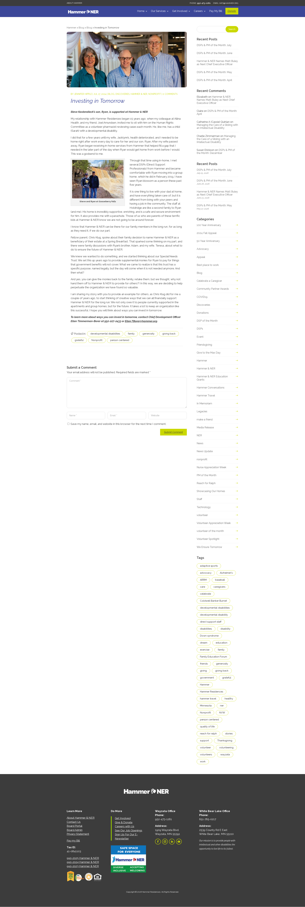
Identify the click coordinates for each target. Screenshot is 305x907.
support (204, 740)
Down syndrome (209, 635)
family (131, 333)
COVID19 (202, 296)
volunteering (226, 747)
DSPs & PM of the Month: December (216, 151)
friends (204, 663)
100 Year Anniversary (209, 225)
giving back (169, 333)
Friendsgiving (204, 344)
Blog (111, 94)
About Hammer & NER (81, 817)
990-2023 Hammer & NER (83, 866)
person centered (119, 340)
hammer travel (208, 698)
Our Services (158, 11)
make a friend (205, 419)
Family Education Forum (213, 656)
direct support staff (210, 621)
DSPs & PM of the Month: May (214, 72)
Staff (199, 499)
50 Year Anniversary (208, 241)
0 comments (170, 94)
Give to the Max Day (208, 352)
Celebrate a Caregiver (209, 280)
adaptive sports (209, 565)
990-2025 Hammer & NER (83, 858)
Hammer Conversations (210, 387)
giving (203, 670)
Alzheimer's (226, 572)
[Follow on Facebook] (158, 841)
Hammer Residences (211, 691)
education (221, 642)
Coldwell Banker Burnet (213, 600)
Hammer (202, 360)
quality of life (207, 726)
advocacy (205, 572)
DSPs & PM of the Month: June (214, 53)
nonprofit (154, 94)
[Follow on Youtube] (179, 841)
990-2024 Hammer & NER (83, 862)
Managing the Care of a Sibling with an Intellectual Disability (217, 126)
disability (225, 628)
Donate (232, 11)
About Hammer (74, 3)
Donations (203, 312)
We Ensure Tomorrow (209, 547)
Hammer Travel (206, 395)
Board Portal (74, 825)
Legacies (202, 411)
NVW (222, 712)
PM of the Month (206, 475)
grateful (79, 340)
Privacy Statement (78, 834)
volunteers (206, 754)
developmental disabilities (105, 333)
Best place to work (208, 264)
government (207, 677)
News (200, 443)
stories (229, 733)
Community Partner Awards (213, 288)
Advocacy (203, 248)
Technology (204, 507)
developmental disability (214, 614)
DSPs (200, 328)
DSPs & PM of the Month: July (214, 45)
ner (222, 705)
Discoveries (122, 94)
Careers (198, 11)
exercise (204, 649)
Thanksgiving (224, 740)
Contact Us (74, 821)
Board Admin (74, 830)
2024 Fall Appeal (207, 233)
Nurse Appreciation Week (211, 467)
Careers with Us (124, 826)
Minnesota (206, 705)
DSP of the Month (207, 320)
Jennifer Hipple (83, 94)
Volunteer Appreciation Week (214, 523)
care (202, 586)
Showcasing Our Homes (211, 491)
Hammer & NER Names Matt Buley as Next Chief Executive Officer (217, 63)
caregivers (219, 586)
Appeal (201, 257)
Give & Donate (123, 822)
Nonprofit (97, 340)
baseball (220, 579)
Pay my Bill (73, 840)
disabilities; (206, 628)
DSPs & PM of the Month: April (214, 80)
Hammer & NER (139, 94)
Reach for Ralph (206, 483)
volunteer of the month (210, 531)
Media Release (205, 427)
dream (203, 642)
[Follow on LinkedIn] (172, 841)
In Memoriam (204, 403)
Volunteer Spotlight (208, 538)
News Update (205, 451)
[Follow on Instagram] (165, 841)
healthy (229, 698)
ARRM (203, 579)
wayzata (225, 754)
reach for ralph (208, 733)
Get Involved (179, 11)
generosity (148, 333)
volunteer (202, 515)
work (203, 761)
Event (200, 336)
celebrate (205, 593)
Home (140, 11)
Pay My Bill (215, 11)
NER (199, 435)
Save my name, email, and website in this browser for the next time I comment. (118, 423)
